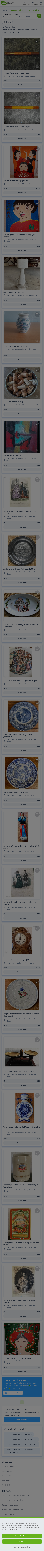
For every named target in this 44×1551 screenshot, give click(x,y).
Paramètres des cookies (22, 1547)
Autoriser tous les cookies (22, 1536)
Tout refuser (22, 1541)
